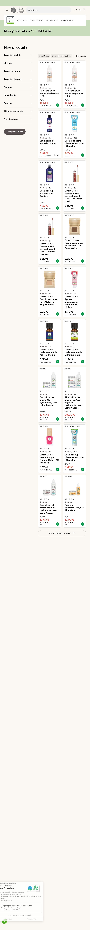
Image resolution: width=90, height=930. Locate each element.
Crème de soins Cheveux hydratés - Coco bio (74, 143)
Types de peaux (12, 71)
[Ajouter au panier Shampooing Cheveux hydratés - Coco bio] (82, 469)
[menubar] (45, 20)
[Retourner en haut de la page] (83, 535)
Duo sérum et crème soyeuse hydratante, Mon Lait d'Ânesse (48, 509)
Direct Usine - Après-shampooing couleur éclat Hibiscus (72, 301)
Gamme (8, 87)
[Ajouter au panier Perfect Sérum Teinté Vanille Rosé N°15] (57, 105)
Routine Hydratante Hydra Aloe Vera (74, 508)
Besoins (8, 103)
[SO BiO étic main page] (10, 20)
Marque (8, 63)
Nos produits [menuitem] (35, 20)
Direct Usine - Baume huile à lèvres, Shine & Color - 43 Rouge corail (73, 196)
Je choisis (13, 919)
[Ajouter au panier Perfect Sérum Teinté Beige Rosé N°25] (82, 105)
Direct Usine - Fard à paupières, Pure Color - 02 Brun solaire (74, 244)
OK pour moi (36, 919)
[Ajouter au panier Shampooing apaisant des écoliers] (57, 208)
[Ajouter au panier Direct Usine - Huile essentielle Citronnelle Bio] (82, 361)
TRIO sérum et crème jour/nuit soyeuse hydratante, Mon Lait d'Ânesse (73, 402)
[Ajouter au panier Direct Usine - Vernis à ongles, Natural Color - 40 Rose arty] (57, 469)
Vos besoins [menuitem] (50, 20)
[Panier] (84, 10)
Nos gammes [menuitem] (66, 20)
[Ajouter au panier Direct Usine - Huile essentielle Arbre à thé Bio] (57, 361)
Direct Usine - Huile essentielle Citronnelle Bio (73, 352)
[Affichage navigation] (6, 10)
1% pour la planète (13, 111)
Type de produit (12, 55)
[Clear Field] (68, 10)
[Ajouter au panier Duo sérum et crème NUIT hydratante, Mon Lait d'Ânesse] (57, 419)
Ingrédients (10, 95)
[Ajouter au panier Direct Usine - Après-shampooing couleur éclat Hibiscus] (82, 314)
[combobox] (48, 10)
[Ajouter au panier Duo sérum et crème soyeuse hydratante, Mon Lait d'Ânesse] (57, 524)
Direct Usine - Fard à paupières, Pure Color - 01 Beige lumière (49, 300)
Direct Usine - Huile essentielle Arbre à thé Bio (48, 352)
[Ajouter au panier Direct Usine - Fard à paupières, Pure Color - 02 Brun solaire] (82, 261)
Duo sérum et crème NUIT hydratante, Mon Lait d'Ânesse (48, 401)
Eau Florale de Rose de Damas (48, 142)
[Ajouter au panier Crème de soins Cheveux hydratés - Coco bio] (82, 155)
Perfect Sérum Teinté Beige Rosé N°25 (74, 93)
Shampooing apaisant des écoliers (46, 193)
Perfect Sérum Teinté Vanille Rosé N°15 (49, 93)
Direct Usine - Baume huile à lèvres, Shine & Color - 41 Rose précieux (47, 249)
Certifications (11, 119)
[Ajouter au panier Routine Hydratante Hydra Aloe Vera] (82, 524)
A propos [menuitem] (20, 20)
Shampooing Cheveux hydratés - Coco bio (74, 457)
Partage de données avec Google (16, 908)
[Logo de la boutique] (17, 10)
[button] (4, 921)
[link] (75, 10)
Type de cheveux (13, 79)
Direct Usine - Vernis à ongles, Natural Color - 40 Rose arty (49, 458)
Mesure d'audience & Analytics (15, 910)
